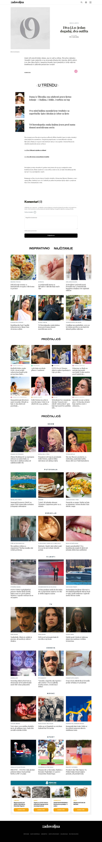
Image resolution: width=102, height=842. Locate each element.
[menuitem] (86, 2)
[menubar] (86, 2)
